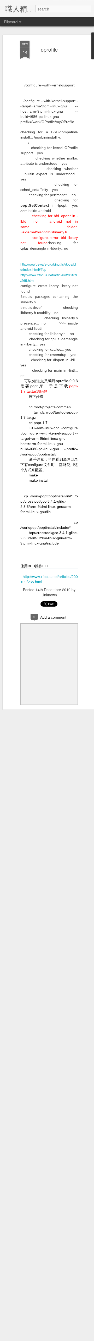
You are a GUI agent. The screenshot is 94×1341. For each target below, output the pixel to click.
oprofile (49, 49)
